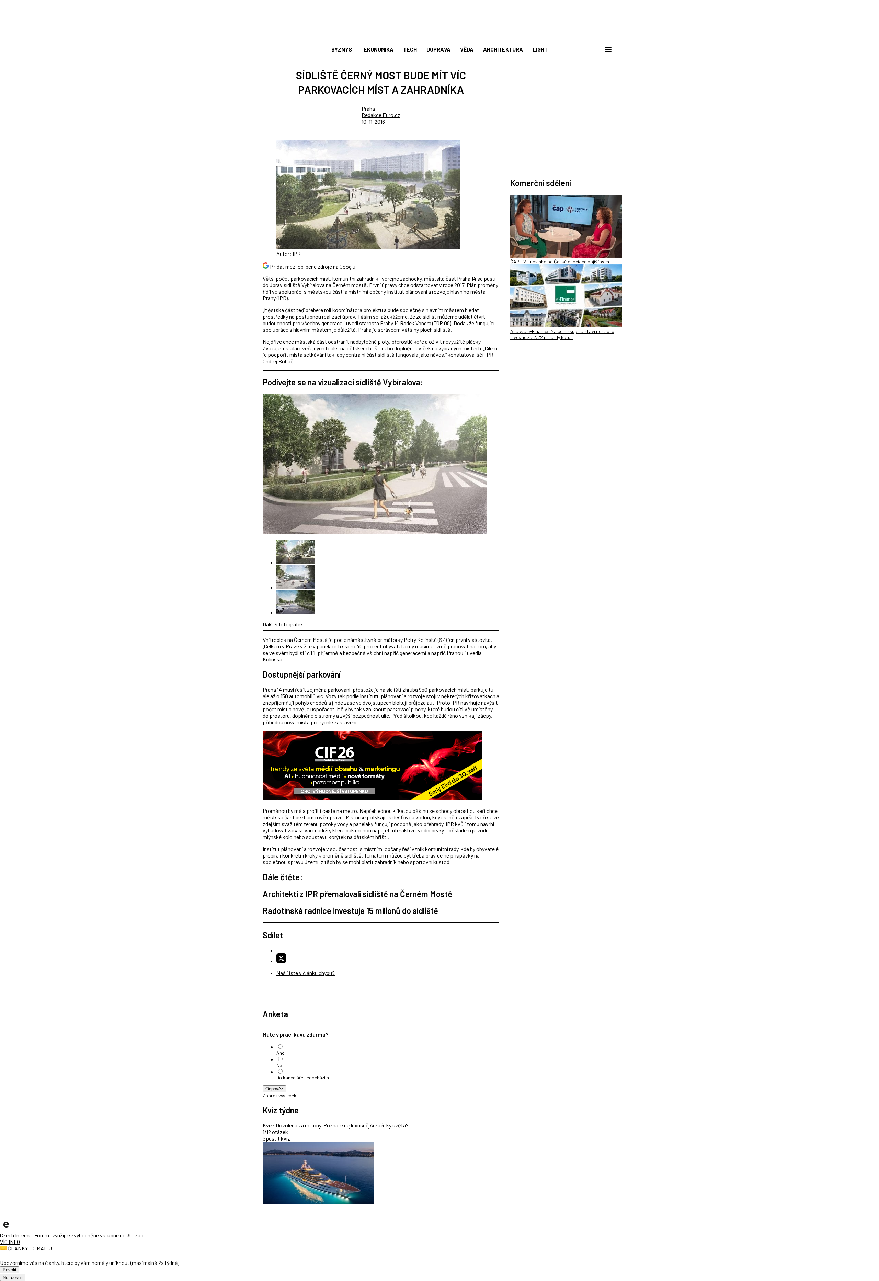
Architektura (503, 49)
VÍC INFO (10, 1241)
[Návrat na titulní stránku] (439, 34)
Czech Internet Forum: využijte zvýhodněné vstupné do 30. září (72, 1235)
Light (540, 49)
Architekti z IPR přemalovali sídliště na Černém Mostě (357, 894)
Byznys (341, 49)
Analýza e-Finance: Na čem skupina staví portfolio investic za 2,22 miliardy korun (562, 334)
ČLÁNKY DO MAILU (29, 1248)
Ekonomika (378, 49)
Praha (368, 108)
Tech (410, 49)
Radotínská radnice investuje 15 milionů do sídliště (350, 911)
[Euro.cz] (6, 1228)
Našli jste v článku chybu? (305, 973)
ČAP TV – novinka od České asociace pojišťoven (559, 261)
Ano (280, 1053)
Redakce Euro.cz (381, 115)
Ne (279, 1065)
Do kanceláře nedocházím (302, 1077)
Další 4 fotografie (282, 624)
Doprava (438, 49)
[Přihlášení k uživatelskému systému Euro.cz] (575, 49)
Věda (466, 49)
